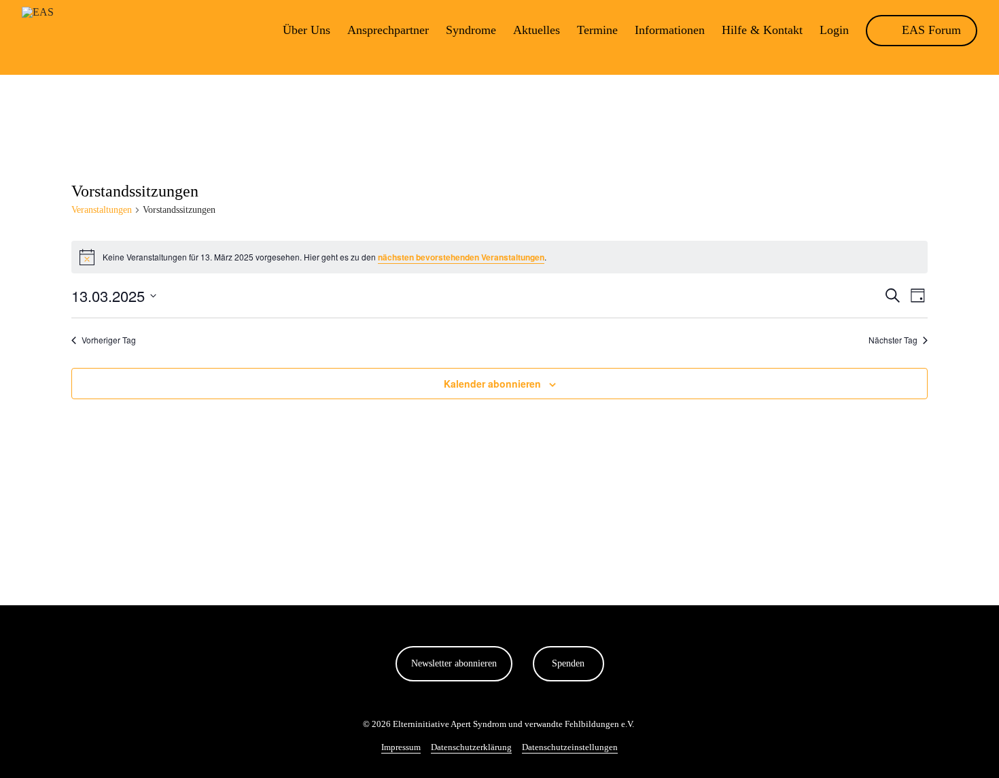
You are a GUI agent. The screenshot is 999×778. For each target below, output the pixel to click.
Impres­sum (401, 747)
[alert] (499, 257)
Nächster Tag (893, 340)
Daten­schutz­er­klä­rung (471, 747)
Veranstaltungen (101, 210)
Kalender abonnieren (492, 383)
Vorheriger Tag (109, 340)
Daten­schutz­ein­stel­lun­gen (570, 747)
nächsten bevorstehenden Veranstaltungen (461, 257)
